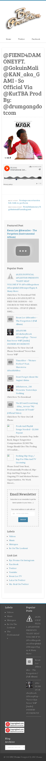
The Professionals (13, 634)
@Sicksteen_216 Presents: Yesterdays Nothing (26, 390)
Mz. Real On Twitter (19, 584)
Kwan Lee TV (15, 576)
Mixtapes (13, 544)
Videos (12, 536)
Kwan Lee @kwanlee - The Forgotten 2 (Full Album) (26, 320)
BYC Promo (37, 757)
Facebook (36, 39)
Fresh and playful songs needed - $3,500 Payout (27, 429)
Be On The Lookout (18, 548)
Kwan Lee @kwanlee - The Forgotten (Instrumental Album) (22, 234)
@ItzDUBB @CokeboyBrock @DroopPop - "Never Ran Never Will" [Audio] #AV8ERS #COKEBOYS (22, 337)
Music (12, 540)
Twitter (21, 39)
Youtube (13, 572)
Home (8, 39)
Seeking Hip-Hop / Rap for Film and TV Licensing (26, 459)
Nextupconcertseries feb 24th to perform (24, 201)
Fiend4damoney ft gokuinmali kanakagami (24, 208)
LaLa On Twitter (17, 580)
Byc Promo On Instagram (21, 560)
